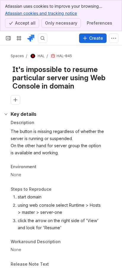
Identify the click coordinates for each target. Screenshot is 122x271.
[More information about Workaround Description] (66, 242)
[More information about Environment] (42, 167)
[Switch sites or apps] (19, 38)
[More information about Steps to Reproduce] (57, 189)
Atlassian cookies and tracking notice (41, 13)
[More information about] (52, 264)
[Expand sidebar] (8, 38)
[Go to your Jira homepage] (31, 38)
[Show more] (113, 38)
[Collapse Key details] (5, 114)
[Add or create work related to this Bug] (15, 100)
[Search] (42, 38)
